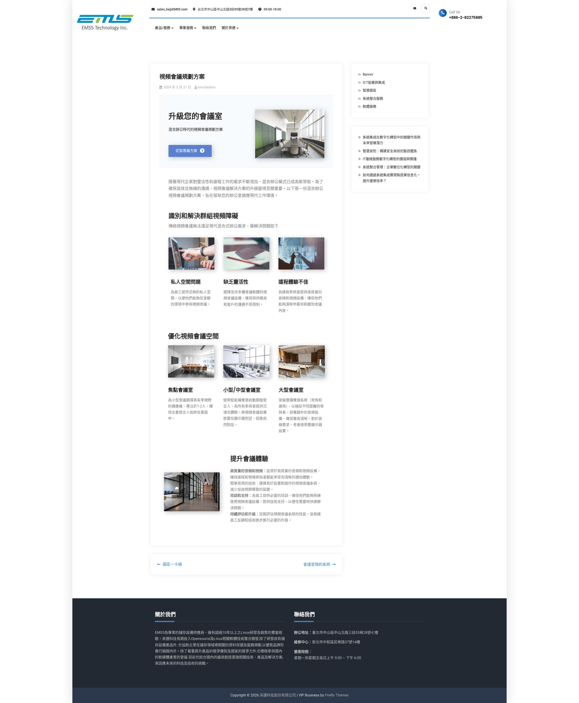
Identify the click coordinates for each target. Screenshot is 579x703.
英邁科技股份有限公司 (278, 695)
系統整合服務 (373, 99)
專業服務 (186, 28)
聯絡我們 (209, 28)
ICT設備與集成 (374, 82)
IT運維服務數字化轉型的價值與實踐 (390, 159)
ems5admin (207, 87)
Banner (368, 74)
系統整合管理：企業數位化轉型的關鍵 (391, 167)
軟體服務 (369, 106)
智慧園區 (369, 90)
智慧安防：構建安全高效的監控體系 (390, 151)
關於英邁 (229, 28)
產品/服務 (163, 28)
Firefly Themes (337, 695)
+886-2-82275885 (465, 17)
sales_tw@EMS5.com (172, 9)
